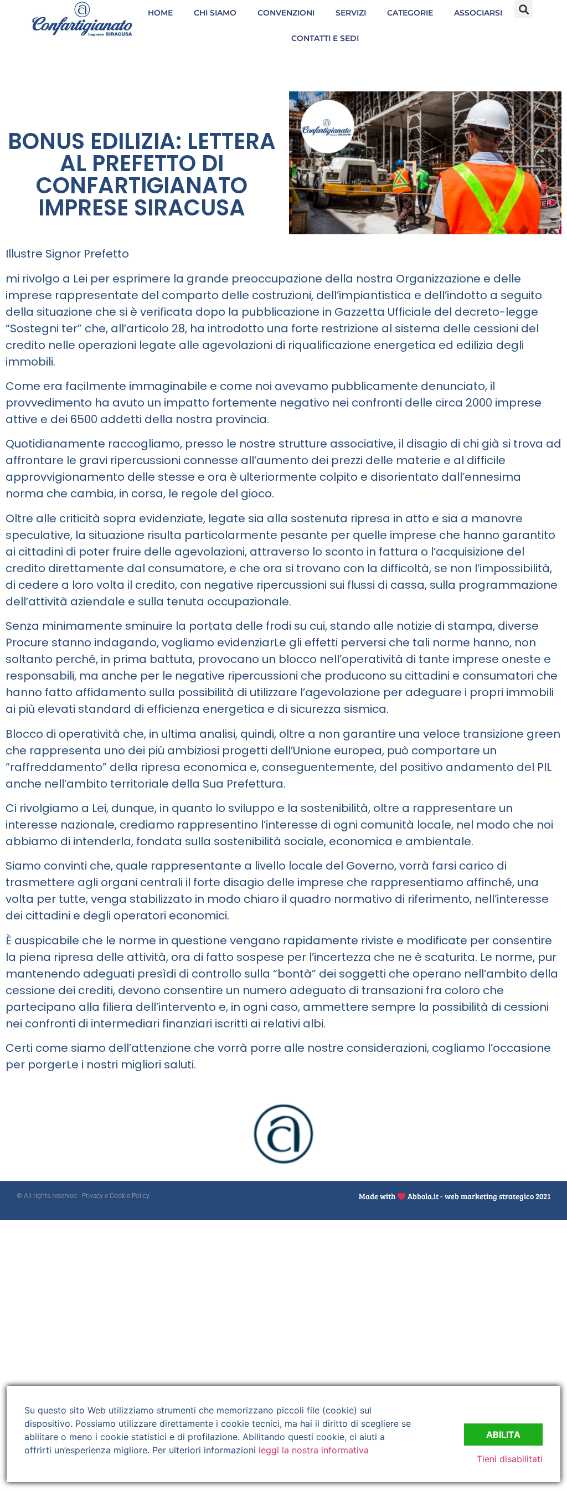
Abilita (503, 1434)
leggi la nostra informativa (314, 1450)
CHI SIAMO (215, 13)
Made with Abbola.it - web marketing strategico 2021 (454, 1196)
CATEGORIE (410, 13)
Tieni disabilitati (510, 1458)
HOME (160, 13)
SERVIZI (351, 13)
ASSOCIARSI (478, 13)
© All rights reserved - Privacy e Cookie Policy (83, 1196)
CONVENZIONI (286, 13)
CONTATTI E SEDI (325, 38)
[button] (523, 9)
